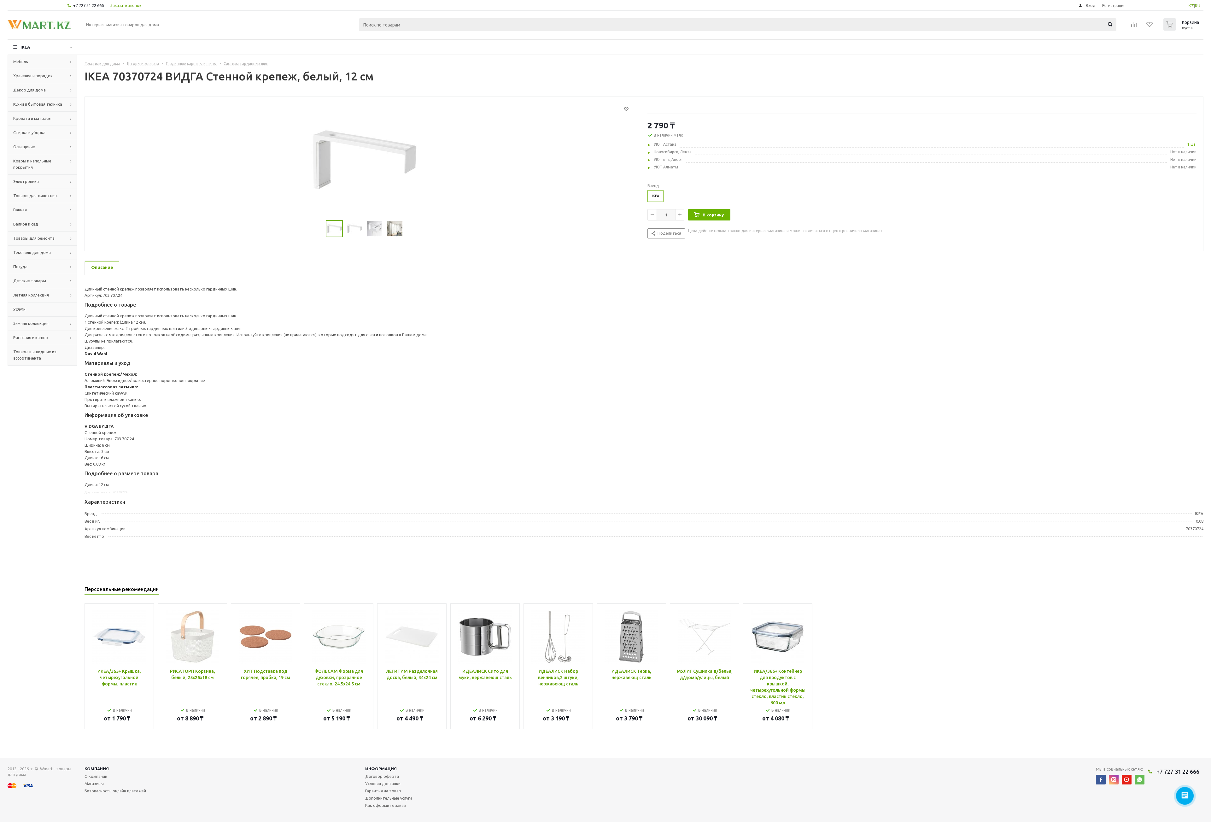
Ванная (20, 210)
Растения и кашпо (30, 337)
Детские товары (29, 281)
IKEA (25, 47)
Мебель (20, 61)
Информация (381, 768)
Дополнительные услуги (388, 798)
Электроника (26, 181)
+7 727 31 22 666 (88, 5)
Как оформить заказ (385, 805)
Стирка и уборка (29, 132)
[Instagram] (1114, 779)
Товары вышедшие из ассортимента (34, 354)
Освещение (24, 146)
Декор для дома (29, 90)
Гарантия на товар (383, 791)
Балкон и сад (25, 224)
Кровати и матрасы (32, 118)
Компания (97, 768)
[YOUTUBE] (1127, 779)
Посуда (20, 266)
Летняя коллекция (31, 295)
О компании (96, 776)
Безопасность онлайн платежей (115, 791)
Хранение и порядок (33, 75)
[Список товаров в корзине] (1182, 29)
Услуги (19, 309)
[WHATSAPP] (1139, 779)
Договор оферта (382, 776)
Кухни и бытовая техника (37, 104)
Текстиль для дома (32, 252)
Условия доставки (383, 783)
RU (1197, 5)
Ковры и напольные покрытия (32, 164)
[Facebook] (1101, 779)
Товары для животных (35, 195)
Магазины (94, 783)
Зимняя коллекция (31, 323)
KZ (1191, 5)
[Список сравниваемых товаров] (1134, 26)
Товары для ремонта (34, 238)
